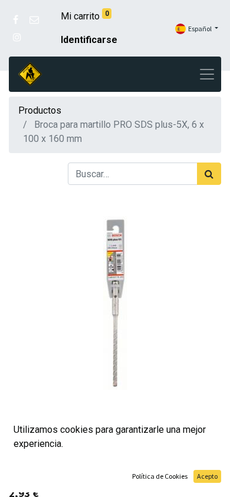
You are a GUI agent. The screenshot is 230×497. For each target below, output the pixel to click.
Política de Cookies (160, 476)
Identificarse (89, 39)
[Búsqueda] (209, 174)
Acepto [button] (207, 476)
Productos (39, 110)
